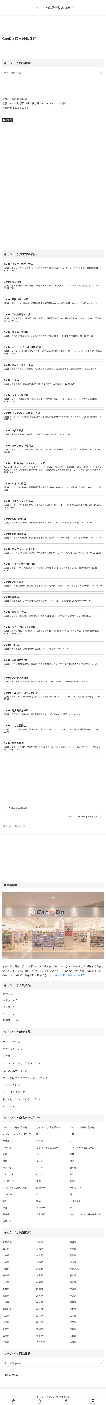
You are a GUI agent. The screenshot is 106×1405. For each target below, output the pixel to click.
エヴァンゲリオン (13, 1049)
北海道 (39, 1242)
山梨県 (39, 1282)
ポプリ (6, 1056)
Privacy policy (10, 1375)
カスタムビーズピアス (15, 1070)
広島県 (39, 1315)
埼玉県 (73, 1262)
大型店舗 (7, 1242)
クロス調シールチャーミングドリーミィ (25, 1077)
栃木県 (6, 1262)
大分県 (73, 1336)
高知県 (6, 1329)
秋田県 (73, 1249)
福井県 (6, 1282)
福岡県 (39, 1329)
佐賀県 (73, 1329)
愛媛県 (73, 1322)
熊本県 (39, 1336)
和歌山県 (7, 1309)
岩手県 (6, 1249)
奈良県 (73, 1302)
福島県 (39, 1255)
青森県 (73, 1242)
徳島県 (6, 1322)
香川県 (39, 1322)
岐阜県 (6, 1289)
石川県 (73, 1275)
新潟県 (6, 1275)
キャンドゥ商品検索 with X (70, 975)
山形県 (6, 1255)
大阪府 (6, 1302)
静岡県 (39, 1289)
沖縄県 (73, 1342)
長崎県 (6, 1336)
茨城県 (73, 1255)
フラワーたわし (11, 1085)
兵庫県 (39, 1302)
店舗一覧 (8, 120)
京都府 (73, 1295)
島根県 (73, 1309)
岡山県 (6, 1315)
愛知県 (73, 1289)
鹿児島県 (40, 1342)
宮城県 (39, 1249)
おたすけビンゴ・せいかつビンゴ (21, 1099)
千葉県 (6, 1269)
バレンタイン (10, 1106)
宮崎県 (6, 1342)
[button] (100, 72)
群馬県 (39, 1262)
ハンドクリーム (11, 1041)
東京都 (39, 1269)
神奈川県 (74, 1269)
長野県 (73, 1282)
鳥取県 (39, 1309)
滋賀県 (39, 1295)
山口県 (73, 1315)
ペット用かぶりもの (14, 1092)
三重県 (6, 1295)
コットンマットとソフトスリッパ (21, 1063)
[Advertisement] (53, 27)
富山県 (39, 1275)
